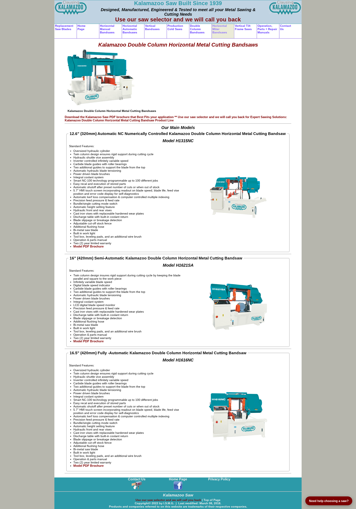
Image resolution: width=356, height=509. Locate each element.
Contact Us (136, 479)
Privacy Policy (219, 479)
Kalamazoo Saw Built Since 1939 (178, 3)
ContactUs (285, 27)
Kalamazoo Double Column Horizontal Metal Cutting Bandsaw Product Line (119, 120)
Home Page (178, 479)
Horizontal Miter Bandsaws (219, 29)
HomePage (81, 27)
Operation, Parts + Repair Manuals (267, 29)
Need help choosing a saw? (329, 501)
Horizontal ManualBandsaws (107, 29)
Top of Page (212, 500)
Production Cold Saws (175, 27)
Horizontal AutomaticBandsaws (130, 29)
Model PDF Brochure (88, 246)
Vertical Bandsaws (152, 27)
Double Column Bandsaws (197, 29)
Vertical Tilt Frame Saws (243, 27)
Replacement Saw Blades (64, 27)
